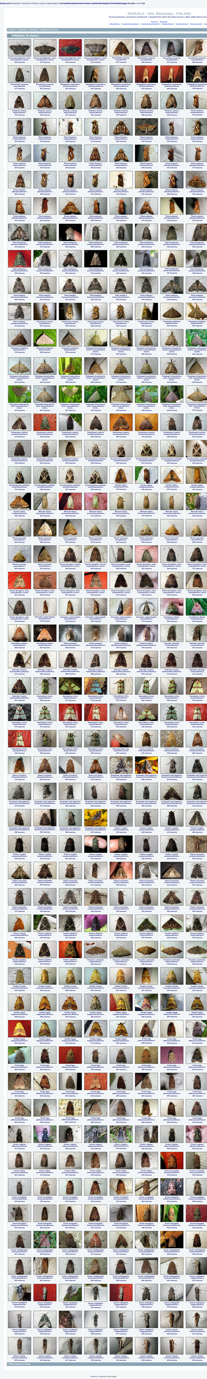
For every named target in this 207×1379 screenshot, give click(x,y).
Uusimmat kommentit (150, 24)
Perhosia (34, 30)
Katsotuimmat (168, 24)
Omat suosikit (196, 24)
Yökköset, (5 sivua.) (49, 30)
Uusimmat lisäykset (130, 24)
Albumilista (114, 24)
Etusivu (154, 22)
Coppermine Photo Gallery (108, 1376)
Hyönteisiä (22, 30)
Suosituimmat (182, 24)
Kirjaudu (163, 22)
